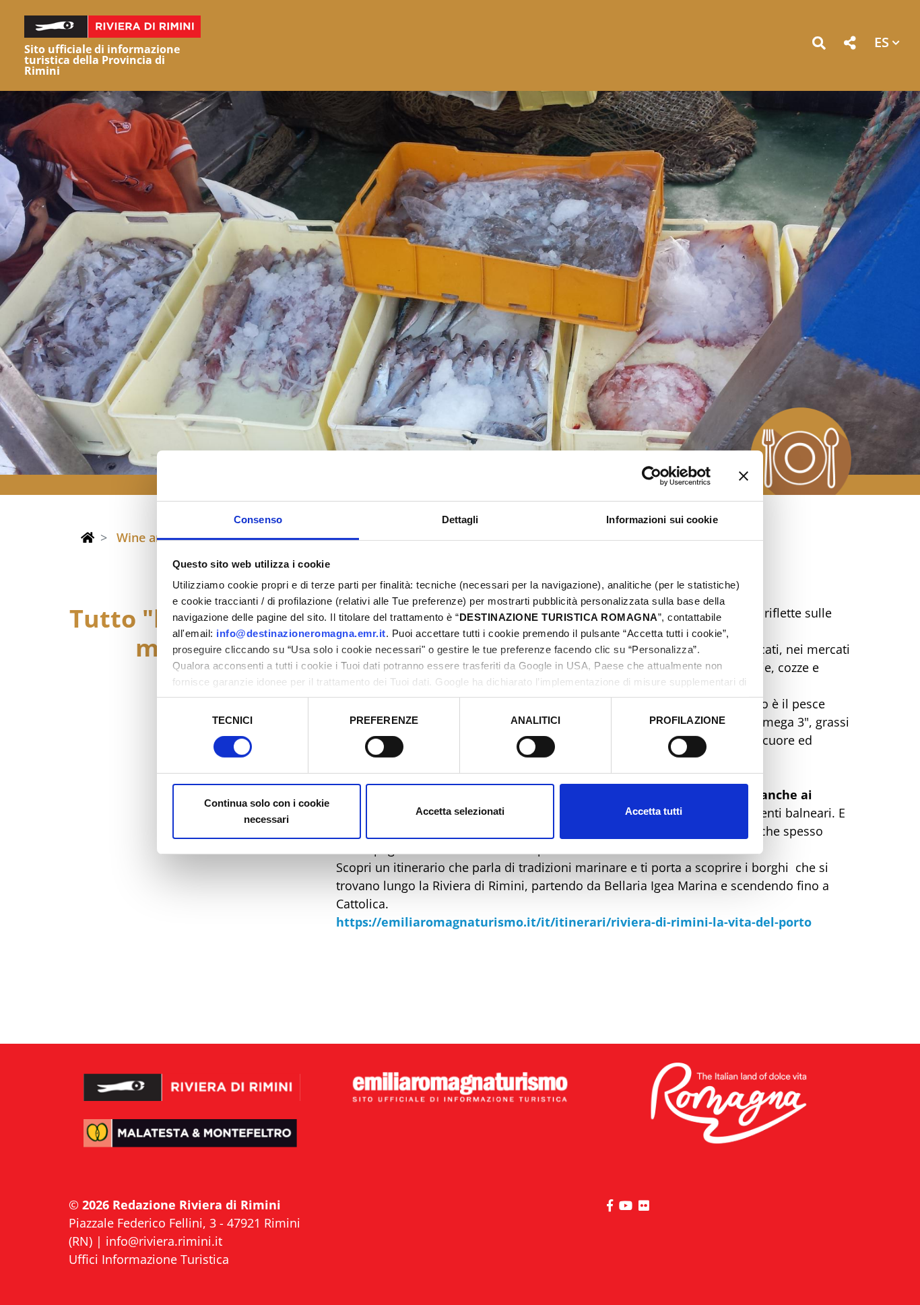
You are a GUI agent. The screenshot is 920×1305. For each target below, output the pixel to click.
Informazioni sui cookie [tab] (661, 519)
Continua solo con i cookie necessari (266, 811)
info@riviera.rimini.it (164, 1241)
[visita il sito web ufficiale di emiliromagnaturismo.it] (459, 1088)
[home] (87, 537)
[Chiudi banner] (743, 475)
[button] (818, 45)
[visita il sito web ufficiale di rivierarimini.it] (192, 1078)
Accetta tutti (653, 811)
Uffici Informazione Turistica (149, 1259)
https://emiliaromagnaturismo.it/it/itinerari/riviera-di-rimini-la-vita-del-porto (574, 922)
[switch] (384, 747)
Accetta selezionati (460, 811)
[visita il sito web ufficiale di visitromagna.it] (727, 1104)
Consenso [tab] (258, 519)
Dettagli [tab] (460, 519)
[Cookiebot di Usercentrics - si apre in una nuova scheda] (652, 475)
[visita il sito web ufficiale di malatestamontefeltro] (192, 1142)
